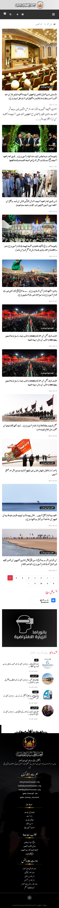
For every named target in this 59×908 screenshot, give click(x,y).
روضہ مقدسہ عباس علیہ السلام (30, 884)
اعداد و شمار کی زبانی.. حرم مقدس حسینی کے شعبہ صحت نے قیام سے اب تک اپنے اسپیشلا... (21, 665)
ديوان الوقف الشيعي (29, 846)
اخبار (36, 660)
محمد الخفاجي (38, 24)
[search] (10, 14)
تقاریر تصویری (34, 708)
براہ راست (29, 816)
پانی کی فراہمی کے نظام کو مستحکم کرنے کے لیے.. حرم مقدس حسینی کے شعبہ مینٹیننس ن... (21, 697)
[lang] (5, 14)
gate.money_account (29, 797)
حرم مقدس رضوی (30, 876)
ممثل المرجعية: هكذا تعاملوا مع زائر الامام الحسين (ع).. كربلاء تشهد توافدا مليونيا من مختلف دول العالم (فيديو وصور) (30, 427)
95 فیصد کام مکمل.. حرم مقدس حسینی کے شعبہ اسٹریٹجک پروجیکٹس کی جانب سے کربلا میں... (22, 681)
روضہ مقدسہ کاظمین (29, 872)
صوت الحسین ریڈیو (29, 827)
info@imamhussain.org (30, 782)
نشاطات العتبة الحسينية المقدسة (47, 87)
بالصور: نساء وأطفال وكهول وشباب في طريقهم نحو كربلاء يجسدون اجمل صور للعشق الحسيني (31, 472)
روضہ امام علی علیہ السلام (29, 868)
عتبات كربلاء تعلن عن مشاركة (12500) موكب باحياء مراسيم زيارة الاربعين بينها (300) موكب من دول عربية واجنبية (31, 337)
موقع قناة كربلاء (29, 853)
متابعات (35, 692)
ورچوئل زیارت (30, 819)
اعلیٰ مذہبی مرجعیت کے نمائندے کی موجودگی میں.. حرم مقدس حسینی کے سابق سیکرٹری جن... (21, 713)
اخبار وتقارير (51, 148)
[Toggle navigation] (53, 14)
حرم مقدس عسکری (29, 880)
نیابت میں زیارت (29, 812)
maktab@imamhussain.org (29, 785)
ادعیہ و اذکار (29, 823)
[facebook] (22, 14)
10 (41, 583)
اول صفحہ (49, 24)
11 (35, 583)
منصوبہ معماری (34, 676)
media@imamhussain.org (30, 789)
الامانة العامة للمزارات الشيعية (29, 850)
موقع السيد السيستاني (29, 842)
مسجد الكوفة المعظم (29, 887)
